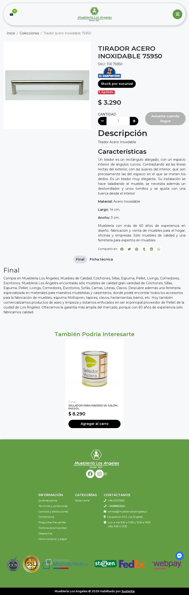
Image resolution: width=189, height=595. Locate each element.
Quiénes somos (47, 500)
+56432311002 (116, 500)
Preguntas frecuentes (52, 522)
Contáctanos (46, 516)
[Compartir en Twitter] (129, 249)
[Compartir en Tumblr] (144, 249)
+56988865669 (116, 506)
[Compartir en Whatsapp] (159, 249)
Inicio (11, 33)
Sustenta (128, 591)
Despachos (45, 533)
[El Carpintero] (109, 72)
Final (80, 259)
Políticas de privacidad (52, 528)
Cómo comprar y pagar (52, 539)
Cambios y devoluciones (53, 511)
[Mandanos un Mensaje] (179, 556)
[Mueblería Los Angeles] (94, 14)
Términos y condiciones (53, 506)
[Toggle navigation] (177, 14)
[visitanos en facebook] (90, 474)
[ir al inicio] (96, 459)
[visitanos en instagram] (99, 474)
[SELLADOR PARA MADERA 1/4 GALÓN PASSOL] (94, 368)
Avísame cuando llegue (165, 118)
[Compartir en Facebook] (122, 249)
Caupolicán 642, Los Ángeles (125, 516)
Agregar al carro (95, 424)
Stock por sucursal (117, 84)
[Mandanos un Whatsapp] (105, 473)
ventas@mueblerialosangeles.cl (127, 511)
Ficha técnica (101, 259)
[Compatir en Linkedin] (151, 249)
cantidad (107, 114)
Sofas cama (82, 500)
